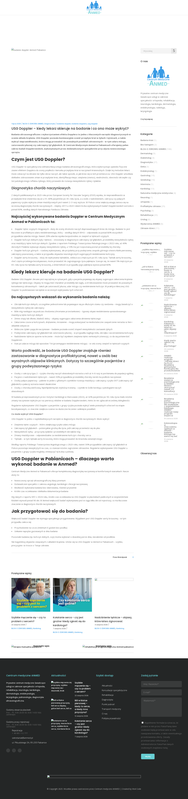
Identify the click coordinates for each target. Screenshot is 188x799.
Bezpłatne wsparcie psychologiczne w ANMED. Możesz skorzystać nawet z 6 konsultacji (171, 384)
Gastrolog (145, 175)
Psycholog (146, 210)
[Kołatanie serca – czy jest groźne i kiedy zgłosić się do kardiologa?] (72, 595)
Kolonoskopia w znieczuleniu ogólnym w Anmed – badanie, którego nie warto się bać (170, 429)
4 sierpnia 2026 (101, 625)
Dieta (143, 166)
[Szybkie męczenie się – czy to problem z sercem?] (30, 595)
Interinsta (145, 184)
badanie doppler (64, 124)
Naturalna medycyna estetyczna (157, 193)
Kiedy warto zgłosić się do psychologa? (170, 343)
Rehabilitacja (147, 215)
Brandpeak (122, 557)
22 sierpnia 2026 (18, 625)
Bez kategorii (147, 144)
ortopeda (145, 201)
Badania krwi (147, 140)
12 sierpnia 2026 (168, 280)
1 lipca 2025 (16, 124)
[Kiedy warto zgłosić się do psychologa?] (151, 342)
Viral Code (136, 789)
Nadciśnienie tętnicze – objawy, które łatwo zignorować (170, 308)
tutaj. (165, 747)
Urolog (144, 219)
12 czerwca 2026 (168, 440)
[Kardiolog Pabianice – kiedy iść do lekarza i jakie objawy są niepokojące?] (151, 323)
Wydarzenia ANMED (150, 223)
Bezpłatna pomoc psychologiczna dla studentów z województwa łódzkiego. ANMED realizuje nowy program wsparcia (171, 407)
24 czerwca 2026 (169, 350)
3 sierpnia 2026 (170, 336)
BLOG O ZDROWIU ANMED (33, 124)
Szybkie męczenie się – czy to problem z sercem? (169, 253)
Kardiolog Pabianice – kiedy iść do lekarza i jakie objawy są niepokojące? (170, 327)
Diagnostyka (49, 124)
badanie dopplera (79, 124)
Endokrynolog (147, 171)
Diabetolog (146, 157)
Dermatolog (146, 153)
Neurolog (145, 197)
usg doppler (93, 124)
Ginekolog (145, 179)
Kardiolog (37, 628)
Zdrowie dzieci (148, 228)
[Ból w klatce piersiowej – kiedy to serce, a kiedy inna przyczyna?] (151, 268)
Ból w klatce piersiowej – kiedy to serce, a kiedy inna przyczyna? (170, 271)
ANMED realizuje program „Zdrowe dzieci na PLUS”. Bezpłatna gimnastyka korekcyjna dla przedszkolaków (172, 363)
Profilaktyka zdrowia (151, 206)
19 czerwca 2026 (171, 373)
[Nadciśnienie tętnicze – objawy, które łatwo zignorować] (114, 595)
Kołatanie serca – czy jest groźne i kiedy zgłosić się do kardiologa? (69, 621)
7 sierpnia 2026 (59, 628)
